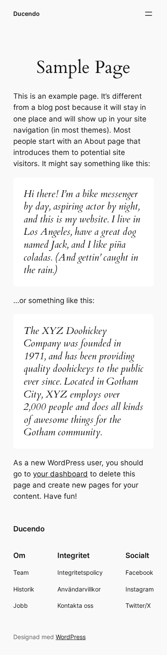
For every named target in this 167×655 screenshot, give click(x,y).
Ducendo (26, 13)
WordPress (71, 636)
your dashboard (60, 474)
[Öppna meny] (148, 14)
